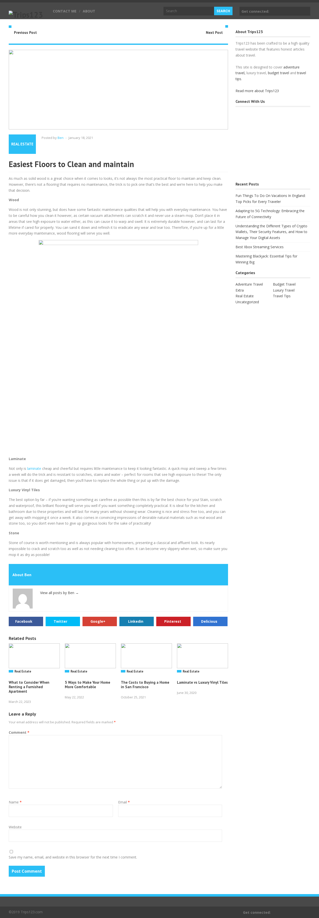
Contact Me (65, 11)
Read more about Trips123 (257, 90)
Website (15, 827)
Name (15, 802)
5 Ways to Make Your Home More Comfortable (87, 684)
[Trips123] (26, 14)
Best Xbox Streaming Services (260, 247)
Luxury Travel (284, 290)
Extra (240, 290)
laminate (34, 468)
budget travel (278, 72)
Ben (61, 137)
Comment (19, 732)
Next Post (214, 32)
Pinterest (172, 621)
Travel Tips (282, 296)
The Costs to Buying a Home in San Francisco (145, 684)
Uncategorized (247, 302)
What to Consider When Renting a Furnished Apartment (29, 687)
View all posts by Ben (59, 592)
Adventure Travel (249, 284)
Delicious (209, 621)
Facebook (305, 11)
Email (124, 802)
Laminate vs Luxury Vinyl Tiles (202, 682)
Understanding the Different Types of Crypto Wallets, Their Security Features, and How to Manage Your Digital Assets (271, 232)
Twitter (60, 621)
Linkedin (135, 621)
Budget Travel (284, 284)
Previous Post (25, 32)
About (89, 11)
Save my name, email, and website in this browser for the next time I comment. (73, 857)
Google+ (97, 621)
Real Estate (22, 144)
